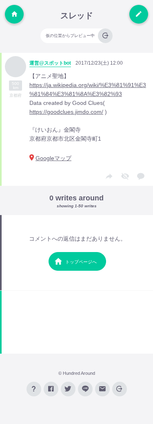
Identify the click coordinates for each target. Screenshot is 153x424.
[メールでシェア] (102, 389)
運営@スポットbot (50, 63)
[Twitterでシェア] (68, 389)
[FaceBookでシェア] (51, 389)
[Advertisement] (77, 322)
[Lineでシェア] (85, 389)
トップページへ (81, 261)
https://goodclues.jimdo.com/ (66, 112)
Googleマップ (53, 158)
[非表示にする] (125, 177)
